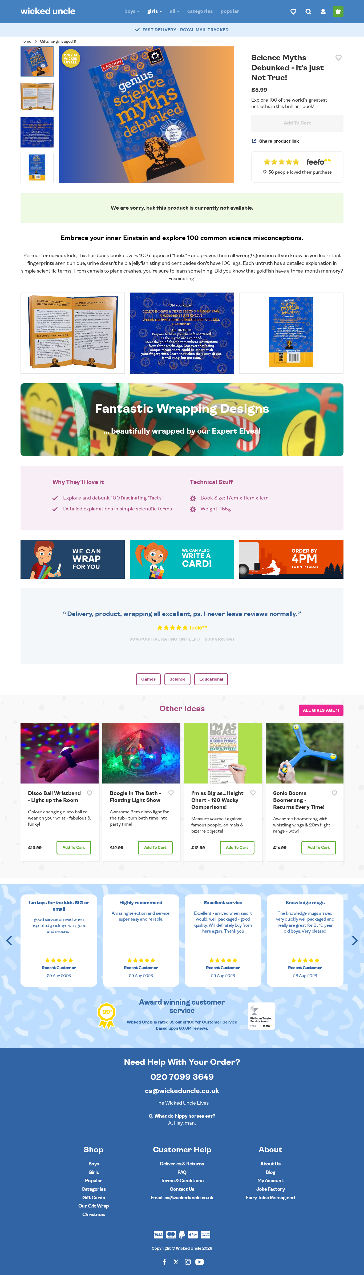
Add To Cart (297, 123)
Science (177, 679)
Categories (200, 11)
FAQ (181, 1172)
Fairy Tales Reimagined (270, 1197)
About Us (270, 1163)
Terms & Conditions (182, 1180)
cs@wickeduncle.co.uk (182, 1091)
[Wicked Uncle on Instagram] (188, 1262)
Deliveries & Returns (182, 1163)
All (173, 11)
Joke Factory (270, 1189)
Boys (130, 11)
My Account (270, 1180)
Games (148, 679)
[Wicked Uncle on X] (176, 1262)
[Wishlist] (293, 11)
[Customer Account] (323, 11)
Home (26, 41)
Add (74, 848)
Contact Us (182, 1189)
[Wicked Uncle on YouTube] (199, 1262)
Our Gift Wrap (93, 1206)
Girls (153, 11)
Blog (270, 1172)
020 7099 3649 (182, 1077)
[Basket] (338, 11)
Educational (211, 679)
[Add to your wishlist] (338, 57)
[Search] (308, 11)
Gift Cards (93, 1197)
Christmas (93, 1214)
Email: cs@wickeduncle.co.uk (182, 1197)
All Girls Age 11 (321, 710)
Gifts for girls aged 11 (58, 41)
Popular (230, 11)
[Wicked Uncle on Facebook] (164, 1262)
